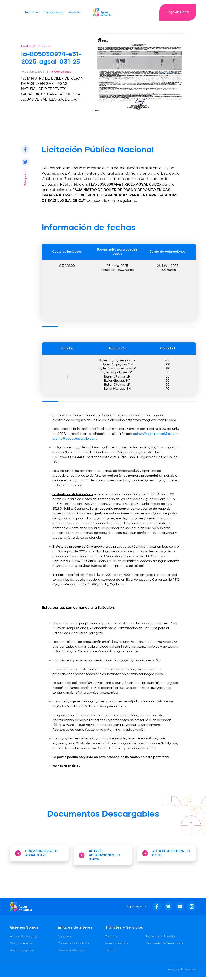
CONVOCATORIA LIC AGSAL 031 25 (41, 853)
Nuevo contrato (116, 943)
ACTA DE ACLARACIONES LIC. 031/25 (105, 855)
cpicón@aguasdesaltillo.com (155, 434)
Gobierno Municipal (71, 950)
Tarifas (110, 950)
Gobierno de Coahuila (73, 943)
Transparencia (53, 12)
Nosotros (31, 12)
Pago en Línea (177, 12)
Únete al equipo (21, 950)
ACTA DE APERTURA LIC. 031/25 (171, 853)
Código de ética (21, 943)
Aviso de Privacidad (182, 969)
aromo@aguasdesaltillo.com (74, 438)
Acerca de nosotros (24, 936)
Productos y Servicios (161, 936)
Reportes (75, 12)
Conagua (64, 936)
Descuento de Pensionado (164, 943)
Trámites (111, 936)
